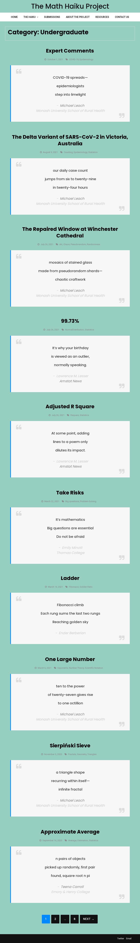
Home (14, 17)
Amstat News (70, 381)
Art (60, 244)
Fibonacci (74, 587)
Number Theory (76, 668)
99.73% (70, 321)
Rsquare (75, 415)
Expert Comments (70, 50)
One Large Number (70, 659)
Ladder (70, 578)
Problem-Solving (88, 501)
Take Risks (70, 492)
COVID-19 (74, 59)
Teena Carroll (72, 886)
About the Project (78, 17)
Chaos (66, 244)
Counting (68, 152)
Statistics (92, 152)
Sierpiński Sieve (70, 745)
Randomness (93, 244)
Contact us (122, 17)
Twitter (120, 938)
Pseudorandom (78, 244)
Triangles (91, 754)
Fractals (72, 754)
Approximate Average (70, 831)
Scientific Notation (94, 668)
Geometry (81, 754)
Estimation (83, 840)
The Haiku (30, 17)
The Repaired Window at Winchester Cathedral (70, 232)
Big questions (72, 501)
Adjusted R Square (70, 406)
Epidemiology (86, 59)
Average (72, 840)
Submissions (52, 17)
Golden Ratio (86, 587)
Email (128, 938)
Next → (88, 919)
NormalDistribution (74, 329)
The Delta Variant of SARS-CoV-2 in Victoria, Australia (70, 140)
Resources (102, 17)
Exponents (63, 668)
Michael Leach (72, 105)
